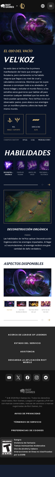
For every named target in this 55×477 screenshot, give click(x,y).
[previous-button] (42, 185)
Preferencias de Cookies (27, 430)
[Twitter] (18, 377)
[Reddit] (46, 377)
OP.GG (25, 140)
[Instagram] (36, 377)
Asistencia (27, 351)
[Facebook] (27, 377)
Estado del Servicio (27, 343)
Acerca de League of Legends (27, 334)
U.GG (33, 140)
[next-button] (48, 185)
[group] (26, 170)
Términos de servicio (28, 422)
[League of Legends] (22, 6)
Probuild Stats (44, 140)
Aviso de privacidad (28, 413)
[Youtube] (9, 377)
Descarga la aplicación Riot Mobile (27, 361)
